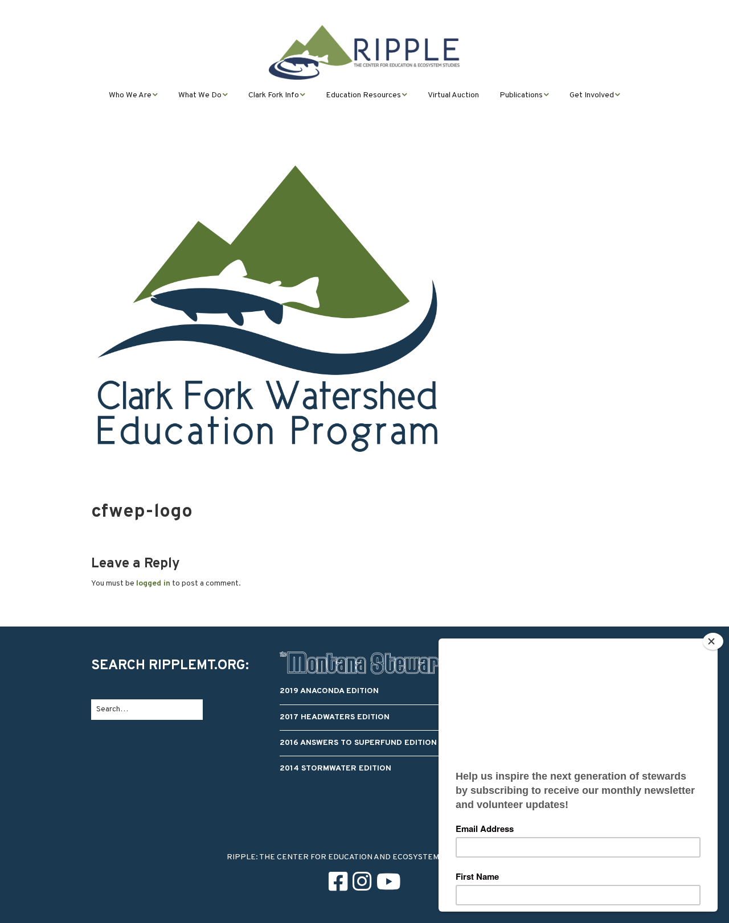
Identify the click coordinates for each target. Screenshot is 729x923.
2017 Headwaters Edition (335, 717)
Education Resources (363, 95)
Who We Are (130, 95)
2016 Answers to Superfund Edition (358, 743)
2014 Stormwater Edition (335, 768)
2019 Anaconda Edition (329, 691)
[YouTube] (388, 884)
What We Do (200, 95)
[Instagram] (362, 884)
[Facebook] (338, 884)
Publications (521, 95)
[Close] (713, 641)
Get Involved (592, 95)
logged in (153, 583)
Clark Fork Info (273, 95)
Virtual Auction (453, 95)
